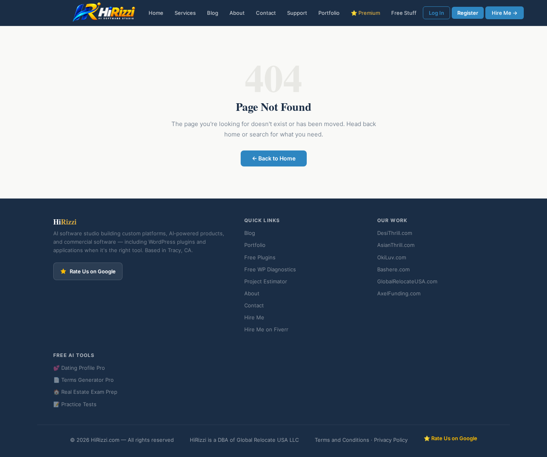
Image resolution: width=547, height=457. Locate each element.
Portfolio (329, 13)
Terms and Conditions (342, 440)
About (237, 13)
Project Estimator (265, 281)
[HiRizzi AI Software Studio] (104, 13)
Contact (266, 13)
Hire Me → (504, 13)
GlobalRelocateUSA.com (407, 281)
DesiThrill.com (394, 233)
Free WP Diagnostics (270, 269)
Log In (436, 13)
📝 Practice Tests (75, 404)
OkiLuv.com (391, 257)
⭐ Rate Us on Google (450, 438)
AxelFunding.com (398, 293)
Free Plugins (260, 257)
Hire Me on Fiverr (266, 329)
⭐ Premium (365, 13)
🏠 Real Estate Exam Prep (85, 392)
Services (185, 13)
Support (297, 13)
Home (156, 13)
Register (467, 13)
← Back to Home (274, 158)
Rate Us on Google (93, 271)
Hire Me (254, 317)
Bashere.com (393, 269)
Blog (212, 13)
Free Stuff (403, 13)
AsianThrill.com (395, 245)
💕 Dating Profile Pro (79, 368)
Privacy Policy (391, 440)
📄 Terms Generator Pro (83, 380)
